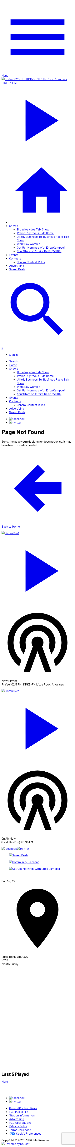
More (5, 1081)
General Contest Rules (31, 262)
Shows (13, 225)
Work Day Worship (28, 244)
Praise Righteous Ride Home (35, 233)
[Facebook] (17, 418)
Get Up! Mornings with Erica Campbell (41, 247)
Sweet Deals (17, 269)
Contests (15, 258)
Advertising (16, 265)
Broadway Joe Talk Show (33, 229)
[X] (15, 422)
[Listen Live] (37, 569)
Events (13, 254)
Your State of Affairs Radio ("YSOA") (39, 251)
